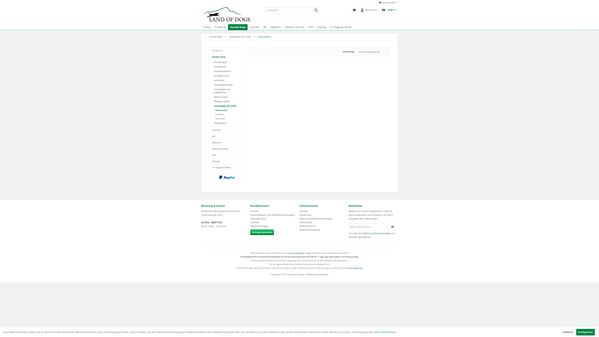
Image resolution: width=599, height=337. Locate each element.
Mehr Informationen (385, 332)
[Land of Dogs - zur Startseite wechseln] (226, 15)
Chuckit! (216, 130)
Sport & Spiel (220, 96)
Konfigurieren (585, 332)
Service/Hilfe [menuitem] (388, 2)
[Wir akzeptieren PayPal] (227, 178)
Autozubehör (221, 110)
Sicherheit (219, 80)
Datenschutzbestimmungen (376, 233)
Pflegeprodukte (222, 101)
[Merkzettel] (354, 10)
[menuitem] (291, 10)
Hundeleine (220, 66)
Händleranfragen (259, 226)
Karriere (304, 211)
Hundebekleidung (223, 84)
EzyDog (216, 161)
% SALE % (217, 50)
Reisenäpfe (220, 118)
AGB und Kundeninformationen (316, 218)
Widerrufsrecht (307, 226)
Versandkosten (297, 253)
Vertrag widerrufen (262, 232)
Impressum (305, 214)
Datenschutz (306, 222)
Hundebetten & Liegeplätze (222, 91)
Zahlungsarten (258, 218)
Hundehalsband (222, 71)
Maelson (216, 142)
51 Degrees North (221, 167)
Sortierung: (349, 51)
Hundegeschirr (221, 75)
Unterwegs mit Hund (225, 105)
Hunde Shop (219, 56)
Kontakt (254, 211)
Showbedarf (220, 123)
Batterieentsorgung (310, 229)
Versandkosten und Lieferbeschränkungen (272, 214)
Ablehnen (568, 332)
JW (213, 136)
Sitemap (254, 222)
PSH (214, 155)
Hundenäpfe (220, 62)
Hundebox (219, 114)
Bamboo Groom (220, 148)
